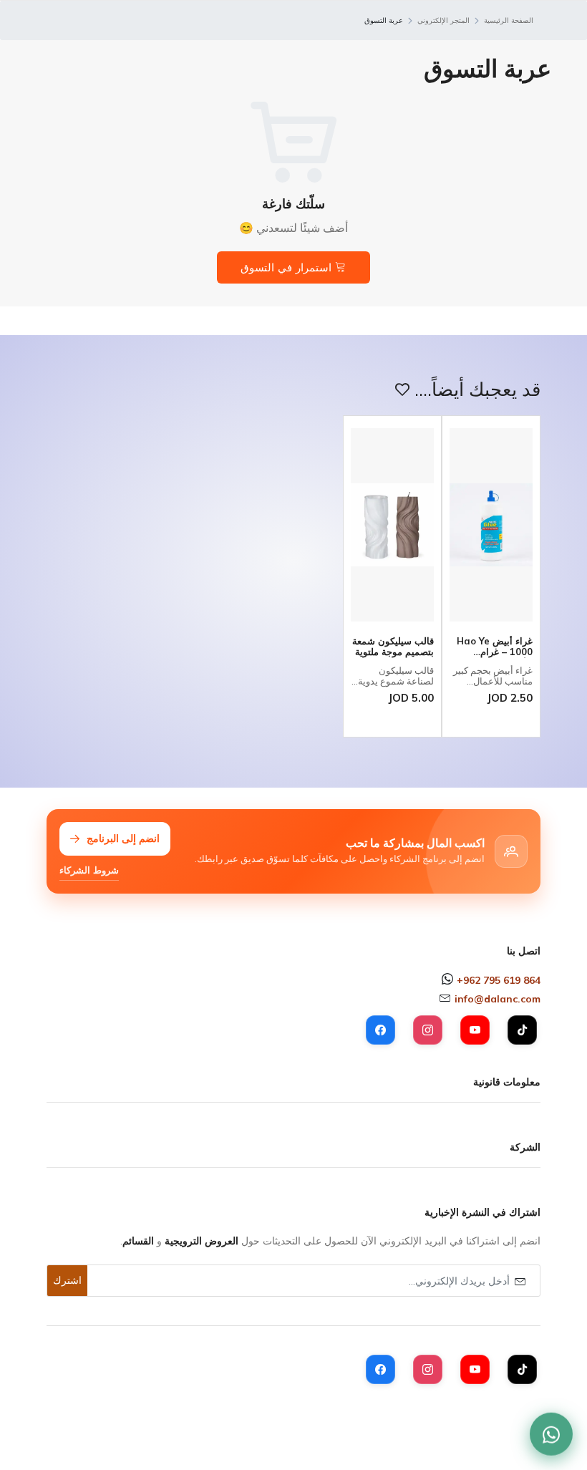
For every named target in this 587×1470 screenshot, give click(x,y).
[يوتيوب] (475, 1030)
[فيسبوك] (380, 1030)
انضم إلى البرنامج (123, 838)
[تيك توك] (522, 1030)
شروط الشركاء (89, 870)
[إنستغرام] (427, 1030)
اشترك (67, 1280)
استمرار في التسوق (288, 267)
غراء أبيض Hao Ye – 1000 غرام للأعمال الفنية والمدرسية (495, 647)
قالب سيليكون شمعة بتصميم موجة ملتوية (393, 647)
